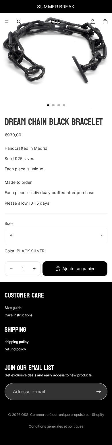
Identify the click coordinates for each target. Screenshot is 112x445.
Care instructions (18, 315)
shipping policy (17, 342)
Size (9, 223)
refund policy (15, 349)
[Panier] (105, 21)
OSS (24, 414)
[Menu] (6, 21)
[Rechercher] (19, 21)
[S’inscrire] (99, 392)
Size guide (13, 308)
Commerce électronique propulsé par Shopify (67, 414)
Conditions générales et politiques (56, 426)
